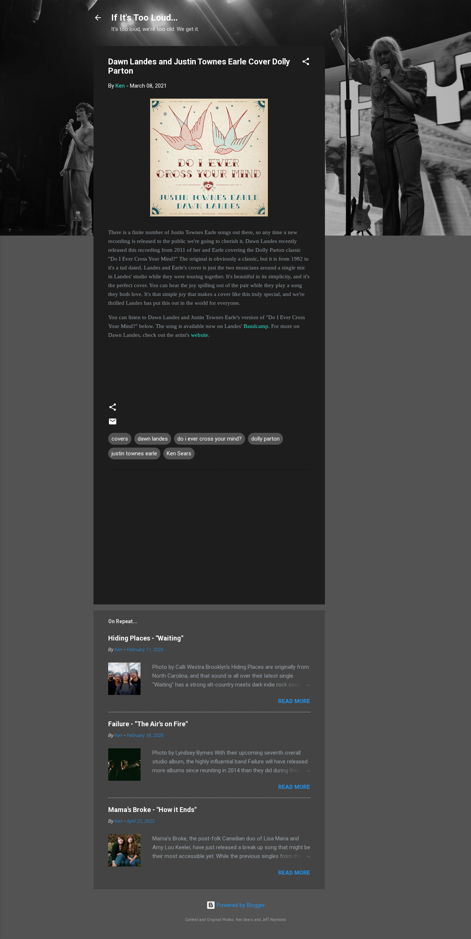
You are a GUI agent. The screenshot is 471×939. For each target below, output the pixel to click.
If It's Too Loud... (144, 18)
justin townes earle (134, 453)
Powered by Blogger (240, 905)
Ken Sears (179, 453)
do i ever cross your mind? (209, 438)
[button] (305, 62)
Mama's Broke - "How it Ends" (152, 809)
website (199, 335)
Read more (294, 701)
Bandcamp (256, 326)
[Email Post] (112, 424)
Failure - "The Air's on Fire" (148, 724)
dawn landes (153, 438)
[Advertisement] (354, 156)
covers (119, 438)
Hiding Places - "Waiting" (145, 638)
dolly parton (265, 438)
